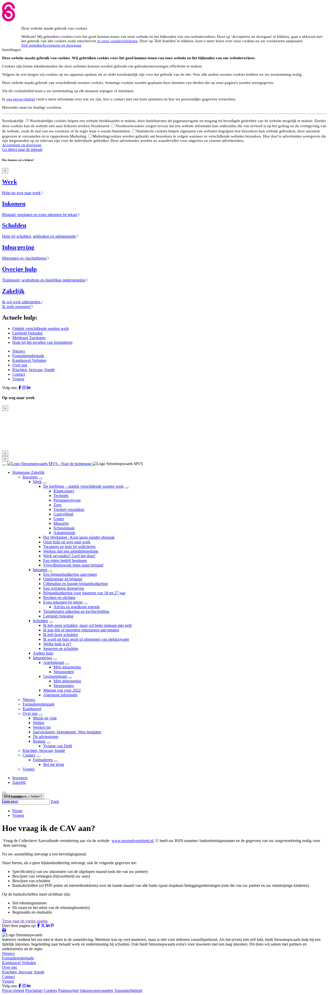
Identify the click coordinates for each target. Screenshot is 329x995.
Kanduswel (32, 709)
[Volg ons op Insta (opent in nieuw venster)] (24, 387)
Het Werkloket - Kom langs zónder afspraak (79, 537)
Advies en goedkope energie (76, 607)
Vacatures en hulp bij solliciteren (69, 546)
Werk (37, 481)
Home (17, 811)
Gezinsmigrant (55, 676)
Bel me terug (53, 764)
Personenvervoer (67, 500)
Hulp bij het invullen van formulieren (42, 342)
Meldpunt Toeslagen (28, 338)
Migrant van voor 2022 (62, 690)
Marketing (78, 136)
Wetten (38, 722)
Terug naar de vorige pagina (25, 921)
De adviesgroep (45, 736)
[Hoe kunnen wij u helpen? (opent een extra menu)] (4, 792)
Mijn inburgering (67, 667)
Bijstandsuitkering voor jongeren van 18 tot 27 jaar (84, 593)
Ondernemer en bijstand (62, 579)
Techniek (60, 495)
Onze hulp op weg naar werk (66, 542)
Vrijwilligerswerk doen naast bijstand (73, 565)
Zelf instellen (31, 45)
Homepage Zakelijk (28, 472)
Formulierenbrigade (28, 356)
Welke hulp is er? (57, 644)
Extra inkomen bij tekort (63, 602)
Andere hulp (43, 653)
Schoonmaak (64, 528)
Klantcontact (63, 491)
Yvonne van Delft (57, 746)
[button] (12, 796)
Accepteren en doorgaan (61, 45)
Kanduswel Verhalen (29, 360)
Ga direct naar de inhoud (22, 149)
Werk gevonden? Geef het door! (69, 556)
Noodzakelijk (13, 121)
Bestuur (39, 741)
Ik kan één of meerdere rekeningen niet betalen (81, 630)
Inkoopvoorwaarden (96, 990)
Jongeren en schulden (60, 648)
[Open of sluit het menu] (4, 465)
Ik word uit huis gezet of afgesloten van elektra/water (86, 639)
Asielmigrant (53, 662)
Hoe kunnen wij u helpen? (23, 796)
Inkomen (40, 570)
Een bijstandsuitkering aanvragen (70, 574)
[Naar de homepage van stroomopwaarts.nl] (50, 463)
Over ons (19, 365)
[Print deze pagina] (4, 930)
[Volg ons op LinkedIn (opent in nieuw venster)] (28, 387)
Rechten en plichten (59, 597)
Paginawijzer (68, 990)
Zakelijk (19, 782)
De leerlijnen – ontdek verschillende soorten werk (83, 486)
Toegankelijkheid (128, 990)
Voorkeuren (101, 126)
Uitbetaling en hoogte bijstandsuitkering (75, 583)
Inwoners (30, 477)
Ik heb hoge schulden (60, 634)
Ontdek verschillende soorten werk (40, 328)
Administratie (64, 532)
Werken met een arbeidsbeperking (70, 551)
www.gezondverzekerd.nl (132, 840)
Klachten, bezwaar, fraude (33, 369)
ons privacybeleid (20, 99)
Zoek (55, 801)
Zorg (57, 505)
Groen (58, 519)
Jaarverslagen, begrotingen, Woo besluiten (67, 732)
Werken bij (42, 727)
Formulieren (43, 760)
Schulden (40, 621)
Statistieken (121, 131)
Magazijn (61, 523)
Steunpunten (63, 672)
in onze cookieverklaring (117, 41)
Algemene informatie (60, 695)
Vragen (18, 379)
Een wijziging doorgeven (63, 588)
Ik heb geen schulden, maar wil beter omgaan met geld (87, 625)
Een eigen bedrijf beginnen (65, 560)
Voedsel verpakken (68, 509)
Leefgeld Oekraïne (27, 333)
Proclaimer (34, 990)
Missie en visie (45, 718)
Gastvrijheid (63, 514)
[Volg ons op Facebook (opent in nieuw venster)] (20, 387)
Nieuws (18, 351)
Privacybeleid (13, 990)
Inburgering (42, 658)
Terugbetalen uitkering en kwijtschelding (76, 611)
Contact (18, 374)
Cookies (50, 990)
